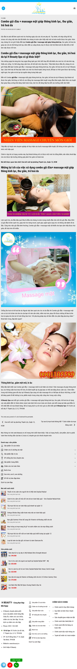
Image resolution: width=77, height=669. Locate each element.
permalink (30, 417)
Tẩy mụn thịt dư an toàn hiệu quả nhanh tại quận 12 (24, 506)
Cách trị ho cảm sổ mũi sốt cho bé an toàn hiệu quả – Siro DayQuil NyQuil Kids (33, 499)
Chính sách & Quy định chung (64, 607)
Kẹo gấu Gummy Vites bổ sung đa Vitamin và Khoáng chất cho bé (29, 520)
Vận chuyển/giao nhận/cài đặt (65, 617)
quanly (18, 29)
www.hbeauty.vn (14, 643)
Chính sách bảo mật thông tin (65, 632)
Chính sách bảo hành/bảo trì (64, 621)
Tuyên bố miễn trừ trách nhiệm (65, 635)
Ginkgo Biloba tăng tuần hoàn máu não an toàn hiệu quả (26, 513)
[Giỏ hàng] (74, 8)
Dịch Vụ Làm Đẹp (7, 482)
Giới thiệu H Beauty (9, 647)
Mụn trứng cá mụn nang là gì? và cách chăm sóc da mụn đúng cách (30, 527)
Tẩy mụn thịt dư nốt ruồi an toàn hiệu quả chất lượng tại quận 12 (29, 534)
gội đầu (14, 77)
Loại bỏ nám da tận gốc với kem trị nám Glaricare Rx (25, 540)
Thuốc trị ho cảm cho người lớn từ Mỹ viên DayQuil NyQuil (26, 492)
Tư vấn (3, 18)
